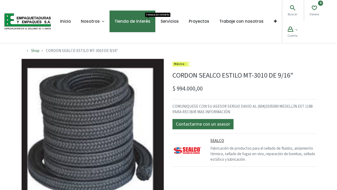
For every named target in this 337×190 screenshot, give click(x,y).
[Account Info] (293, 30)
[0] (314, 8)
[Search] (292, 8)
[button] (275, 21)
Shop (35, 51)
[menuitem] (65, 21)
